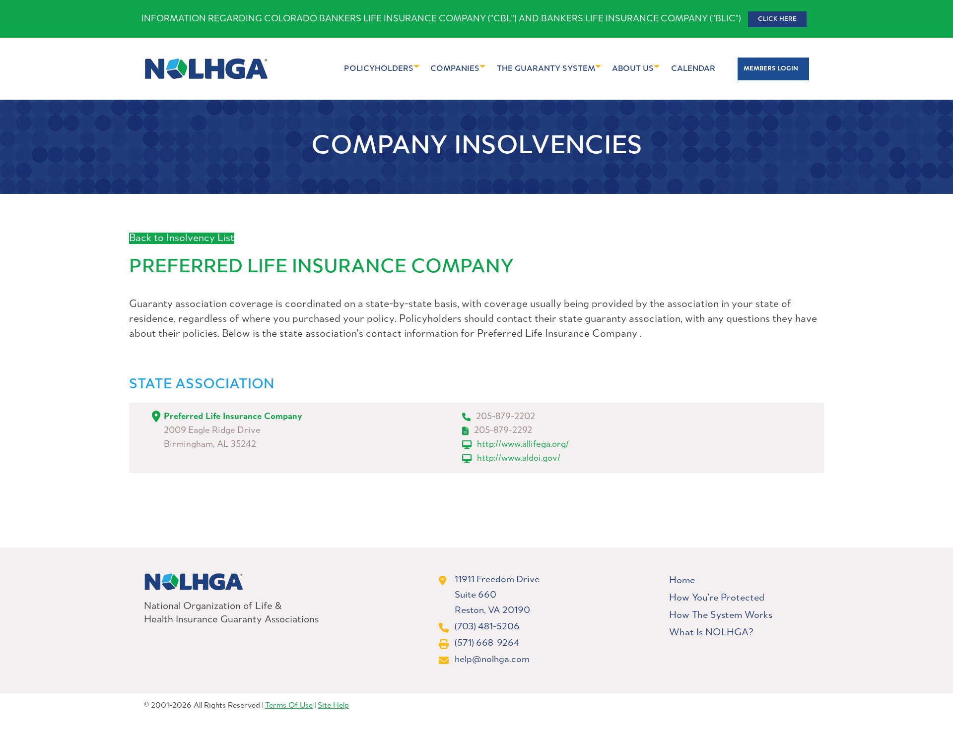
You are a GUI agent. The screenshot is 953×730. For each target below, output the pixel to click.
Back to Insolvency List (181, 238)
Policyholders (378, 68)
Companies (454, 68)
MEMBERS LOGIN (771, 68)
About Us (633, 68)
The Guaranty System (546, 68)
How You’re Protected (716, 598)
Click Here (777, 19)
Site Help (333, 706)
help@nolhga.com (492, 660)
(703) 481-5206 (487, 627)
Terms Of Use (289, 706)
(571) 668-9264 (487, 643)
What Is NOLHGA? (711, 633)
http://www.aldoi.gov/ (518, 458)
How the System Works (720, 615)
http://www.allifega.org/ (523, 444)
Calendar (693, 68)
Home (682, 581)
